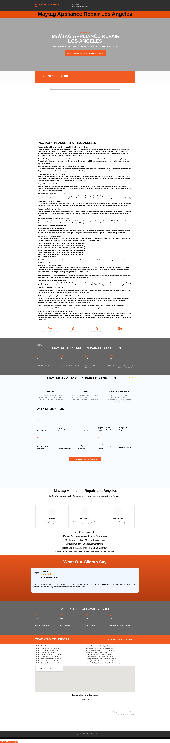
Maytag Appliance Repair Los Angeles (49, 5)
